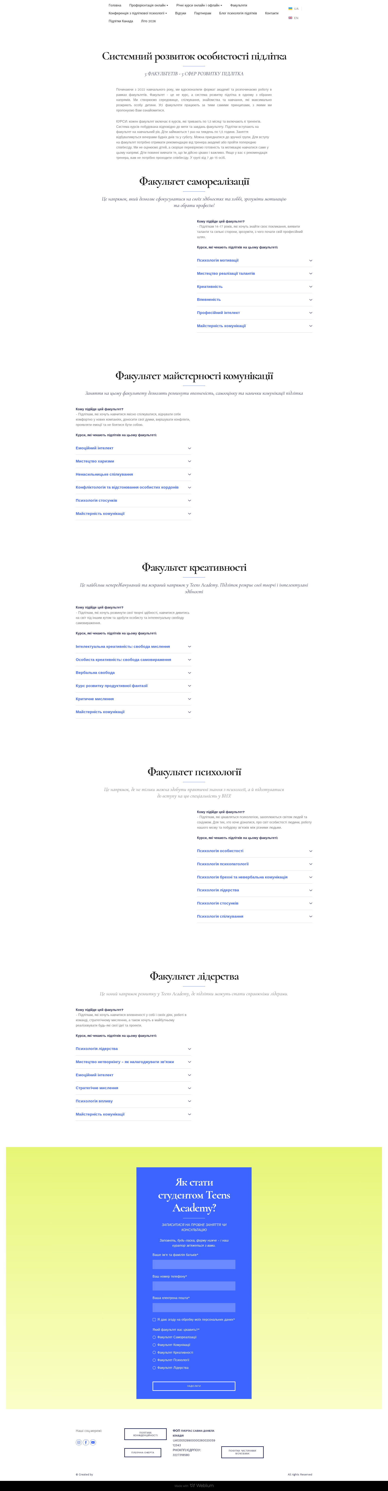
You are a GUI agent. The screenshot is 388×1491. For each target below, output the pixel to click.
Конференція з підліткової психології (136, 13)
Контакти (271, 13)
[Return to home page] (83, 13)
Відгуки (180, 13)
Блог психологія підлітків (238, 13)
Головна (115, 5)
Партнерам (202, 13)
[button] (254, 260)
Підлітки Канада (121, 21)
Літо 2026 (148, 21)
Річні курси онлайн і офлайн (197, 5)
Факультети (238, 5)
